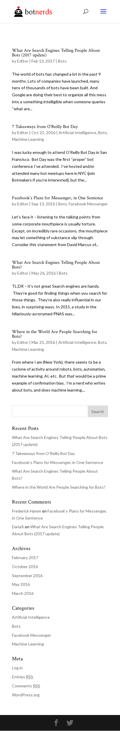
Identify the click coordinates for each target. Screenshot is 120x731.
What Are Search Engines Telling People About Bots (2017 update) (56, 52)
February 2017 (25, 557)
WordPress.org (26, 694)
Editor (22, 60)
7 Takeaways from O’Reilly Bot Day (45, 127)
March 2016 (22, 593)
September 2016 (27, 575)
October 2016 (25, 566)
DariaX (18, 526)
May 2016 (21, 584)
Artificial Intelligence (77, 132)
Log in (17, 667)
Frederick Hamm (26, 510)
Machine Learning (28, 139)
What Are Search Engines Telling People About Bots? (56, 264)
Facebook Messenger (88, 203)
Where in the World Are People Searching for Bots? (54, 334)
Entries (22, 676)
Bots (62, 60)
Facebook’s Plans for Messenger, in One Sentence (57, 198)
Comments (26, 685)
